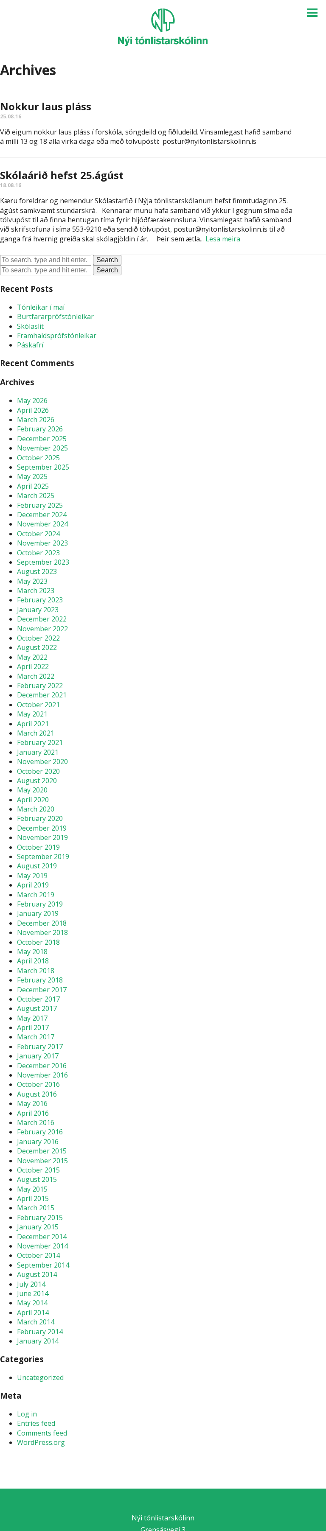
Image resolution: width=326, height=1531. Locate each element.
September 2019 (43, 856)
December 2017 (42, 989)
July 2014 (31, 1284)
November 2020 (42, 761)
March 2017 (35, 1036)
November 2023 (42, 543)
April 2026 (33, 410)
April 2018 (33, 961)
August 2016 (37, 1094)
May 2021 (32, 714)
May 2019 (32, 875)
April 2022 (33, 666)
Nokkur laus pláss (45, 106)
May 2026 (32, 400)
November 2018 (42, 932)
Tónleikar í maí (41, 307)
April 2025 (33, 486)
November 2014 (42, 1246)
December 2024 (42, 514)
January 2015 (38, 1227)
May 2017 (32, 1018)
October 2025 (38, 457)
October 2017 (38, 999)
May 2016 (32, 1103)
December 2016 (42, 1065)
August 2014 (37, 1274)
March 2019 (35, 894)
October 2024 (38, 533)
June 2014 (32, 1293)
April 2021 (33, 723)
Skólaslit (30, 326)
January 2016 (38, 1141)
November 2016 (42, 1075)
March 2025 (35, 495)
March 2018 (35, 970)
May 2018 (32, 951)
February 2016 (40, 1131)
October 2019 (38, 847)
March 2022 (35, 676)
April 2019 (33, 885)
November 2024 (42, 524)
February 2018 (40, 980)
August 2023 (37, 571)
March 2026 (35, 419)
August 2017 (37, 1008)
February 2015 (40, 1217)
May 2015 (32, 1189)
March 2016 (35, 1122)
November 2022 (42, 628)
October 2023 (38, 552)
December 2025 (42, 438)
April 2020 (33, 799)
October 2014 (38, 1255)
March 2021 (35, 733)
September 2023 (43, 562)
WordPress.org (41, 1442)
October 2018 (38, 942)
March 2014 (35, 1322)
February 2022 (40, 685)
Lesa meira (222, 239)
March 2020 (35, 809)
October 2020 (38, 771)
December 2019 (42, 828)
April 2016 (33, 1113)
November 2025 (42, 448)
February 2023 (40, 600)
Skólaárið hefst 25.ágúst (62, 175)
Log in (27, 1414)
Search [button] (107, 259)
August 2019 (37, 865)
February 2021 (40, 742)
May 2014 (32, 1302)
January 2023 (38, 609)
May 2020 (32, 790)
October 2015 (38, 1170)
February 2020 (40, 818)
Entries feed (36, 1423)
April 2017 (33, 1027)
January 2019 (38, 913)
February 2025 (40, 505)
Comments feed (42, 1433)
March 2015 (35, 1207)
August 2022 (37, 647)
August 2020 (37, 780)
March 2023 (35, 590)
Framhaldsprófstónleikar (56, 335)
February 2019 (40, 904)
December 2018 (42, 923)
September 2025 (43, 467)
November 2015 (42, 1160)
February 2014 (40, 1331)
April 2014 (33, 1312)
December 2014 (42, 1236)
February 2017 (40, 1046)
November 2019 (42, 837)
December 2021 (42, 695)
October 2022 (38, 638)
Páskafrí (30, 345)
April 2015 (33, 1198)
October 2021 (38, 704)
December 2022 (42, 619)
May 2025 (32, 476)
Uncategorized (40, 1377)
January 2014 (38, 1341)
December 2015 (42, 1151)
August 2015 (37, 1179)
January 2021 (38, 752)
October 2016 (38, 1084)
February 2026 (40, 429)
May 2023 (32, 581)
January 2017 (38, 1056)
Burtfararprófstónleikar (55, 316)
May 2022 (32, 657)
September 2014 (43, 1265)
